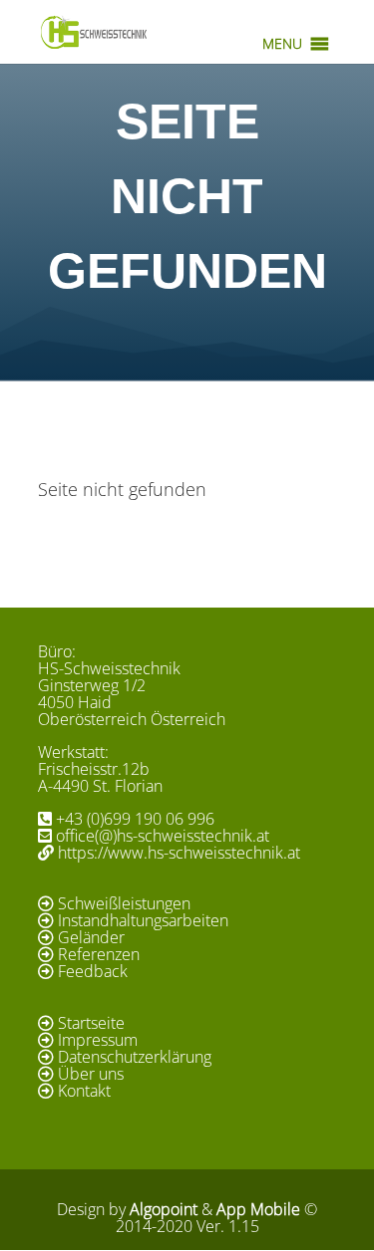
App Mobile (258, 1209)
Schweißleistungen (124, 903)
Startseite (91, 1023)
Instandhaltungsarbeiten (143, 920)
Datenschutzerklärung (134, 1057)
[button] (282, 44)
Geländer (91, 937)
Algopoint (163, 1209)
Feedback (93, 971)
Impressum (98, 1040)
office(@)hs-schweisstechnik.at (162, 836)
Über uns (91, 1074)
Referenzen (99, 954)
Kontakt (84, 1091)
